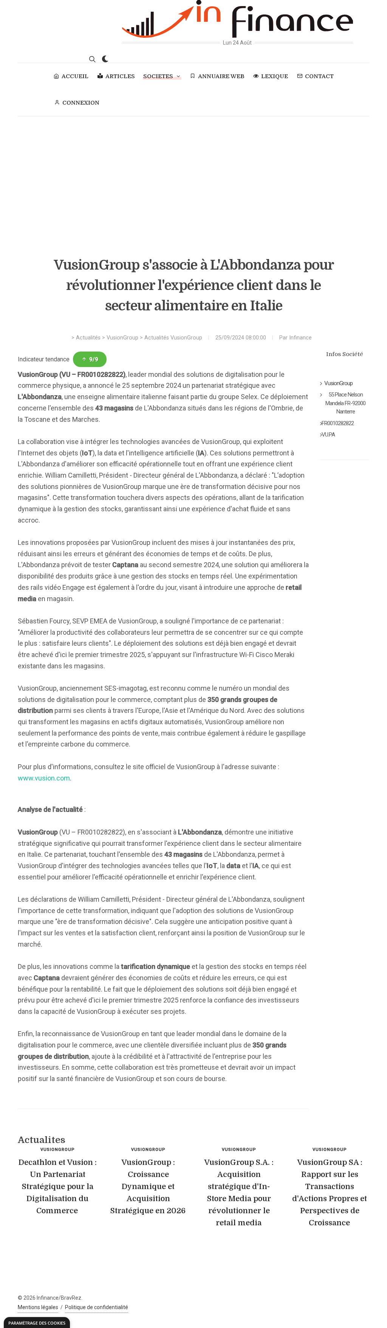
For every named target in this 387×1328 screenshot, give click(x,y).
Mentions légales (38, 1307)
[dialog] (37, 1322)
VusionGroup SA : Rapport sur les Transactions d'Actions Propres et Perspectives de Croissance (329, 1192)
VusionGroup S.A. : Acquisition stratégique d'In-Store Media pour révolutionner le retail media (239, 1192)
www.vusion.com (44, 778)
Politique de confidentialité (96, 1307)
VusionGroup (122, 338)
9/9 (93, 359)
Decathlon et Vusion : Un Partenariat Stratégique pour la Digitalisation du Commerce (58, 1186)
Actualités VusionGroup (173, 338)
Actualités (88, 338)
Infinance (300, 338)
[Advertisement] (193, 173)
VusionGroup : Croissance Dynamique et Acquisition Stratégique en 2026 (148, 1186)
